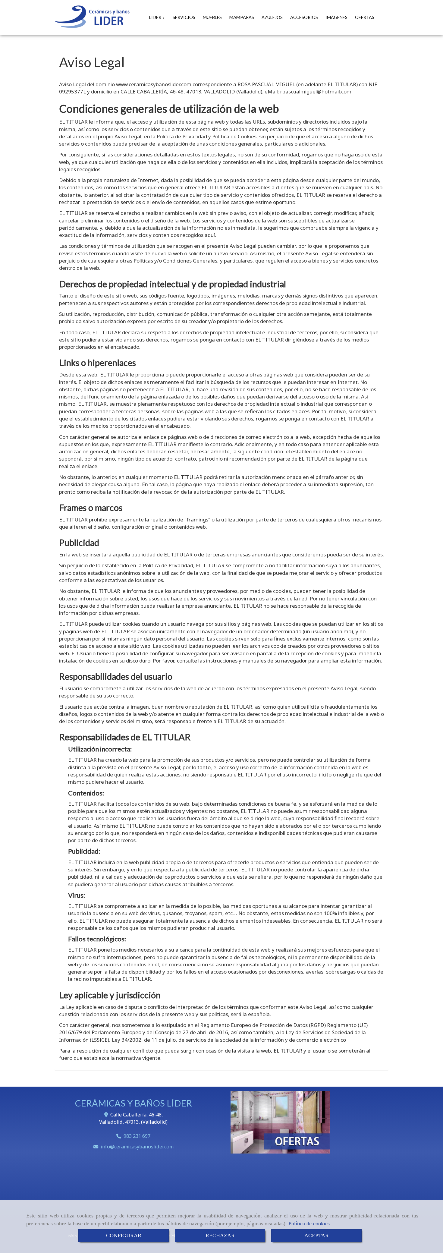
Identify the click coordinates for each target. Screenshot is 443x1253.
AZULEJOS (272, 17)
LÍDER (155, 17)
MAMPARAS (241, 17)
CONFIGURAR (123, 1236)
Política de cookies (309, 1223)
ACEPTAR (316, 1236)
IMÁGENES (336, 17)
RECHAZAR (220, 1236)
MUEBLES (212, 17)
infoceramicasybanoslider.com (137, 1146)
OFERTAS (364, 17)
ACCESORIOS (304, 17)
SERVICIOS (184, 17)
